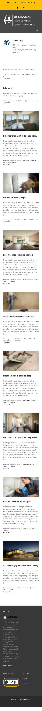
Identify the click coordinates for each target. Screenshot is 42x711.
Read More (6, 78)
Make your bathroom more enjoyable (17, 501)
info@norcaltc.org (27, 2)
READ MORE (7, 666)
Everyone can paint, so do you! (14, 197)
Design (32, 160)
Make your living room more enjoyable (18, 254)
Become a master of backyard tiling (17, 375)
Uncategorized (26, 74)
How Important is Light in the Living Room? (20, 135)
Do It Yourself (26, 220)
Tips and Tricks (7, 340)
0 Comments (34, 220)
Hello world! (7, 88)
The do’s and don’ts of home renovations (18, 316)
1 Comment (35, 101)
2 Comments (13, 162)
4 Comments (14, 590)
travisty (7, 74)
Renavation (30, 279)
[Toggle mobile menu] (38, 30)
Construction (26, 160)
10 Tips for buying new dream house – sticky (20, 565)
